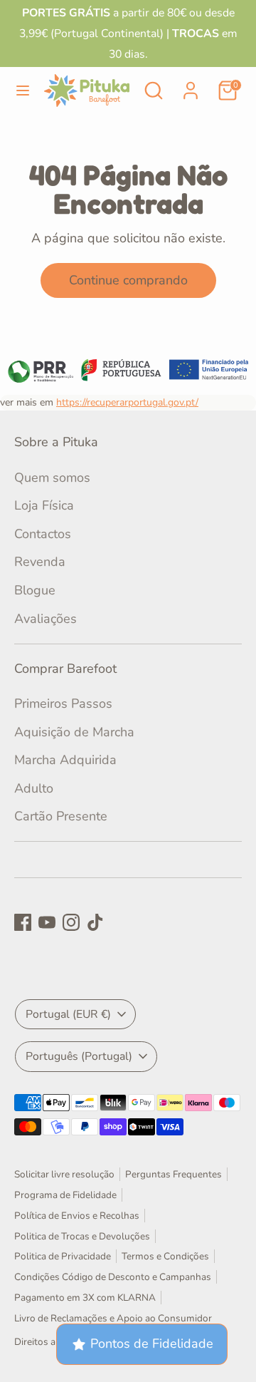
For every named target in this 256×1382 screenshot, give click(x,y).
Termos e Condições (165, 1256)
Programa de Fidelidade (65, 1195)
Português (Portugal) (79, 1056)
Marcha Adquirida (65, 759)
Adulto (33, 788)
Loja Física (44, 505)
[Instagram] (71, 922)
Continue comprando (128, 280)
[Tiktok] (95, 922)
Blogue (34, 590)
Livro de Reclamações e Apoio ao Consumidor (113, 1318)
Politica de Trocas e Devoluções (82, 1236)
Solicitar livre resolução (64, 1174)
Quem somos (52, 477)
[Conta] (190, 86)
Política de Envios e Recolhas (76, 1215)
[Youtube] (46, 922)
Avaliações (45, 618)
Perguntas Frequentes (173, 1174)
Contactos (42, 533)
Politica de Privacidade (62, 1256)
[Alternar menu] (23, 90)
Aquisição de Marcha (74, 732)
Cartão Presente (60, 816)
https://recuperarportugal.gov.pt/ (127, 402)
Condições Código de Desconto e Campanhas (112, 1277)
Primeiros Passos (63, 703)
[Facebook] (22, 922)
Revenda (39, 561)
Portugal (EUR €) (68, 1014)
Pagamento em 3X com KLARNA (85, 1297)
